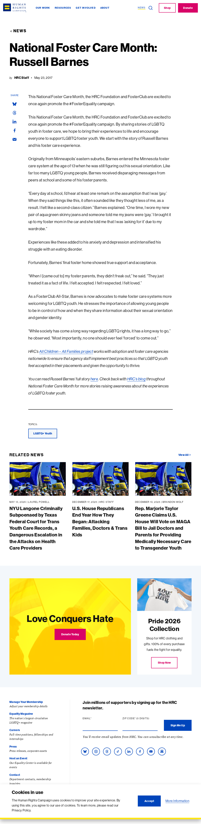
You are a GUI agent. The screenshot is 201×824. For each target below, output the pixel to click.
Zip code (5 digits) (140, 718)
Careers (14, 730)
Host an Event (18, 758)
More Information (177, 801)
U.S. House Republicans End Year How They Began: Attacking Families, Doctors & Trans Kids (99, 521)
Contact (14, 775)
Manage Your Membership (26, 702)
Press (13, 746)
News (19, 30)
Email (95, 718)
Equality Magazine (21, 713)
